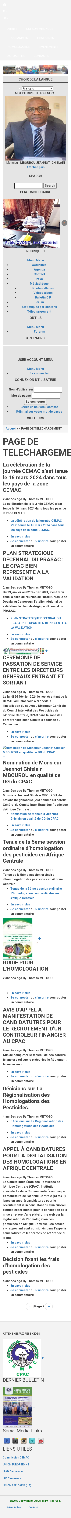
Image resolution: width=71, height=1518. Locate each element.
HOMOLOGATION (18, 47)
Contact (39, 274)
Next (64, 70)
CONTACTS (41, 56)
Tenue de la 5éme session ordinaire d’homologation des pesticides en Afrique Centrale (36, 893)
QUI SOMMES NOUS (39, 29)
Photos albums (43, 288)
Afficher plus (36, 167)
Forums (39, 331)
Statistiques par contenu (39, 307)
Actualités (39, 265)
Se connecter (39, 373)
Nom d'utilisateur (21, 389)
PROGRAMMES (17, 38)
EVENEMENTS (49, 47)
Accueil (12, 29)
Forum (39, 302)
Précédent (7, 70)
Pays (39, 279)
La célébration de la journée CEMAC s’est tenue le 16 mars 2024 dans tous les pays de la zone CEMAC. (37, 525)
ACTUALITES (16, 56)
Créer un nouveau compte (39, 407)
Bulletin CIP (43, 297)
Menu (31, 260)
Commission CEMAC (16, 1457)
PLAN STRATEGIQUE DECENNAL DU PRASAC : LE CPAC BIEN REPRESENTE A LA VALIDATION (38, 623)
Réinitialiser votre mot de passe (39, 411)
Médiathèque (39, 283)
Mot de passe (21, 395)
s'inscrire (42, 541)
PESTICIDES (45, 38)
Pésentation (14, 1507)
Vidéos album (43, 293)
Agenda (39, 269)
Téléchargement (39, 311)
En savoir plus (20, 536)
